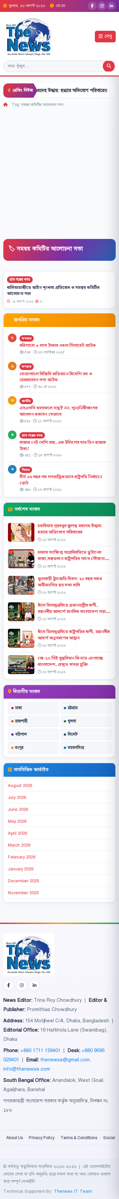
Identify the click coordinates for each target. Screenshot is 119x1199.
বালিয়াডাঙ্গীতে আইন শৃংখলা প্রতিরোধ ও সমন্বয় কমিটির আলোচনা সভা (53, 290)
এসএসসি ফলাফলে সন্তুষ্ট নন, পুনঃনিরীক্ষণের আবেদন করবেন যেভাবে (59, 411)
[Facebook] (92, 6)
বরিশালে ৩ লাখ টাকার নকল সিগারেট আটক (58, 345)
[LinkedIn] (111, 6)
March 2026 (19, 845)
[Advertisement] (59, 170)
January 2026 (20, 869)
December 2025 (23, 881)
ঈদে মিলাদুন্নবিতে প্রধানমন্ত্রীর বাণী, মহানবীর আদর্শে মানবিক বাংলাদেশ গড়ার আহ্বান (73, 612)
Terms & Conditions (78, 1137)
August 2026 (20, 785)
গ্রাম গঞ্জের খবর (20, 279)
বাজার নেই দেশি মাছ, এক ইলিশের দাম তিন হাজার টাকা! (63, 445)
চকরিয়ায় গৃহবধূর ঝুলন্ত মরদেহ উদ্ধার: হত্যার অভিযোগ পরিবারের (70, 529)
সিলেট (73, 734)
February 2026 (21, 857)
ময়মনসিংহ (76, 747)
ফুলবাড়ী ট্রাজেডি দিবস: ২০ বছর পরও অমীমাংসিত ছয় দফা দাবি (70, 582)
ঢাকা (18, 708)
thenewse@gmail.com (65, 1060)
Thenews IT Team (73, 1191)
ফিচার (26, 470)
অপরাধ (26, 338)
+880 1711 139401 (40, 1050)
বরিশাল (21, 734)
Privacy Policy (42, 1137)
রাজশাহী (21, 721)
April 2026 (17, 833)
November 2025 (23, 893)
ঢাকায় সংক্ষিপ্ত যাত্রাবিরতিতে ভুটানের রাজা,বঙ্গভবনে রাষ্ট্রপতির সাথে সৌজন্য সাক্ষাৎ (71, 559)
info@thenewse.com (26, 1069)
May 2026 (17, 821)
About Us (14, 1137)
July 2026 (17, 797)
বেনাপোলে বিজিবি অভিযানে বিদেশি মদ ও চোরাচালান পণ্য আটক (56, 377)
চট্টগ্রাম (73, 708)
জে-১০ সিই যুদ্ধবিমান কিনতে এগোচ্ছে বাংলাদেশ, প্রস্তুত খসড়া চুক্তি (70, 661)
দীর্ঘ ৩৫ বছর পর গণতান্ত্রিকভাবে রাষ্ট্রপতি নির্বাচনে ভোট (61, 480)
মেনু (108, 36)
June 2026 (18, 809)
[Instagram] (102, 6)
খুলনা (72, 721)
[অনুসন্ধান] (109, 66)
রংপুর (19, 747)
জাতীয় (26, 401)
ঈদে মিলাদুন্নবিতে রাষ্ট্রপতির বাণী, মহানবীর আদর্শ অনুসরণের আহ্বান (74, 635)
